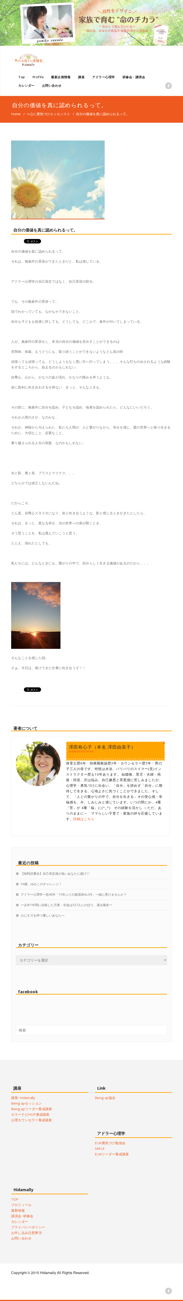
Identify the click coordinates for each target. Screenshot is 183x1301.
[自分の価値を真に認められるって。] (91, 180)
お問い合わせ (52, 85)
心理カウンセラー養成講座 (31, 1120)
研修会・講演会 (134, 77)
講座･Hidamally (23, 1097)
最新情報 (18, 1210)
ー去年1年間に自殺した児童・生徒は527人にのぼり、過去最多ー (66, 905)
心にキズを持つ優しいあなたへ (42, 915)
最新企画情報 (61, 77)
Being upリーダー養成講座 (31, 1109)
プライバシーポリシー (28, 1227)
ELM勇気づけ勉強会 (110, 1143)
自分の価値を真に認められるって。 (45, 230)
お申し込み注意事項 (26, 1232)
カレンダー (26, 85)
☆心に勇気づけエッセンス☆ (48, 114)
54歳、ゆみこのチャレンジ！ (41, 884)
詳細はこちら (84, 819)
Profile (38, 77)
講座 (81, 77)
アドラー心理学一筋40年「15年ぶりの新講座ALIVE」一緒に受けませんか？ (74, 894)
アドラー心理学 (103, 77)
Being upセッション (26, 1103)
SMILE (100, 1148)
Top (21, 77)
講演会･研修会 (22, 1216)
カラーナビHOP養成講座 (30, 1114)
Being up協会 (105, 1097)
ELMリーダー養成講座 (112, 1154)
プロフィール (21, 1205)
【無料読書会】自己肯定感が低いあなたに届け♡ (55, 873)
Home (16, 114)
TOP (15, 1199)
